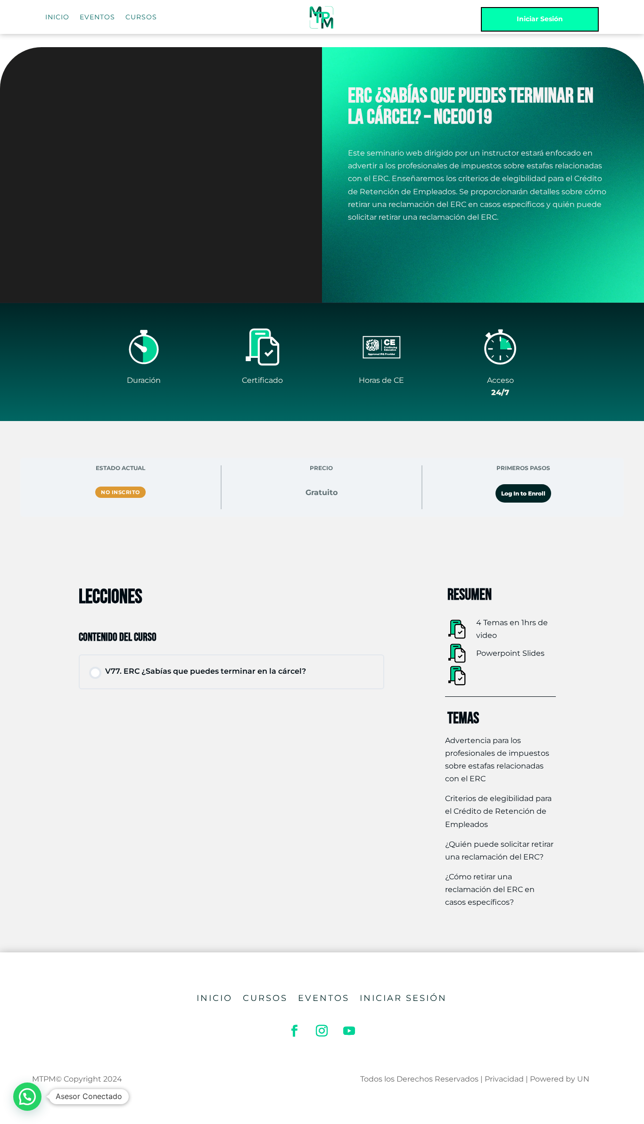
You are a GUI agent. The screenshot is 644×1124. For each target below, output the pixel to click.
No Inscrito (120, 492)
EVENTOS (97, 17)
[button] (27, 1097)
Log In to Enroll (523, 493)
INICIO (57, 17)
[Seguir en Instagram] (322, 1031)
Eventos (323, 999)
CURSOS (141, 17)
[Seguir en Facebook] (294, 1031)
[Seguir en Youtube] (349, 1031)
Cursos (265, 999)
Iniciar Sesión (540, 19)
